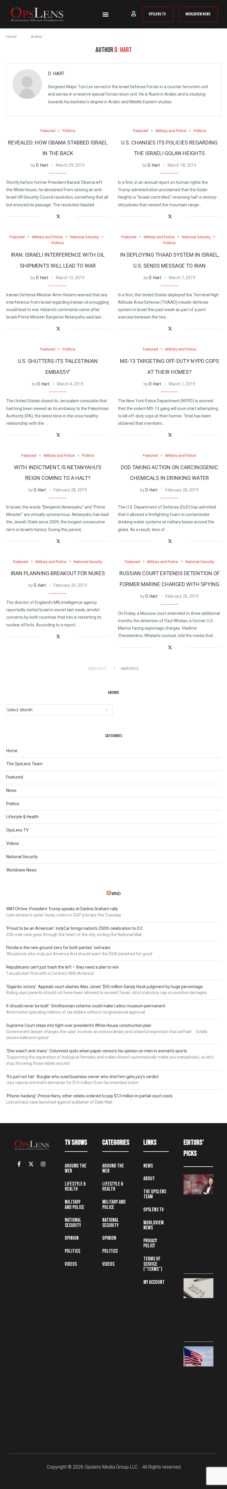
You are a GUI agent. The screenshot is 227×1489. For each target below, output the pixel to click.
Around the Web (75, 1168)
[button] (105, 14)
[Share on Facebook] (51, 216)
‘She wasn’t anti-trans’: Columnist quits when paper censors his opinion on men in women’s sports (96, 1051)
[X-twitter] (31, 1164)
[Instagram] (43, 1164)
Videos (12, 843)
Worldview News (21, 870)
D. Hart (56, 73)
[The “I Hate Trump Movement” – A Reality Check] (198, 1356)
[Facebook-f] (19, 1164)
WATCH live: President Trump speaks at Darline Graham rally (62, 908)
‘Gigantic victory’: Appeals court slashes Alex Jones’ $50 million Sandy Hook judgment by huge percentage (104, 986)
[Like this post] (44, 216)
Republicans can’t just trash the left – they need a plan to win (62, 967)
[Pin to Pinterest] (65, 216)
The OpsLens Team (24, 763)
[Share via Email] (71, 216)
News (11, 790)
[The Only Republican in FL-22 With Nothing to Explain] (198, 1184)
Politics (13, 803)
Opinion (72, 1238)
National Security (22, 856)
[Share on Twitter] (58, 216)
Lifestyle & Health (22, 816)
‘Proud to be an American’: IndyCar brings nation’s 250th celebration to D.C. (75, 928)
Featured (14, 777)
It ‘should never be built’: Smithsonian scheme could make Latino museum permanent (85, 1006)
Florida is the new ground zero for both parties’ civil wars (58, 947)
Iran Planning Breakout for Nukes (58, 573)
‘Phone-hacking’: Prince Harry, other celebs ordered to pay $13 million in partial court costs (89, 1096)
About (149, 1179)
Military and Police (74, 1204)
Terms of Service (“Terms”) (152, 1264)
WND (116, 893)
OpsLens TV (17, 830)
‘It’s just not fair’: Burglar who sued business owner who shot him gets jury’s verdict (82, 1076)
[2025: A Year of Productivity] (198, 1288)
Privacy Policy (150, 1243)
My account (154, 1282)
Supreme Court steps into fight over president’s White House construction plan (78, 1025)
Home (11, 36)
